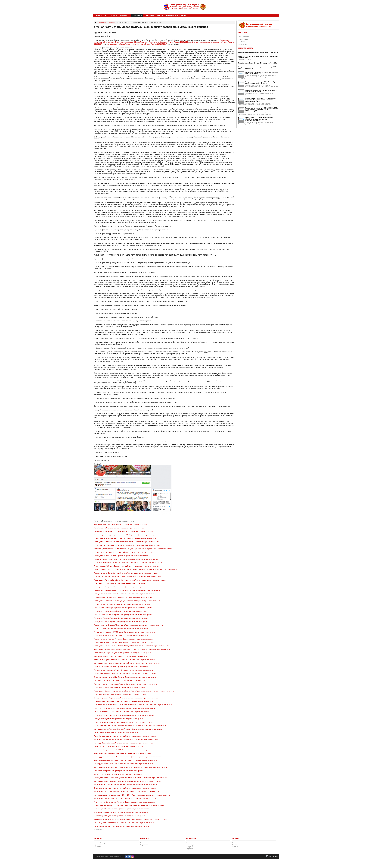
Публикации (243, 39)
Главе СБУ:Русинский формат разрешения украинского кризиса (117, 732)
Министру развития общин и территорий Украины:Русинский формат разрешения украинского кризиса (131, 767)
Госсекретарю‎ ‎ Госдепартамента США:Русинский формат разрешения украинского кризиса (127, 590)
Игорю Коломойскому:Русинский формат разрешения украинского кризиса (121, 812)
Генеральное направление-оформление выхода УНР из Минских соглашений (258, 67)
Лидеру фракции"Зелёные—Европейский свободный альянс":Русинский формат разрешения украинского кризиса (135, 569)
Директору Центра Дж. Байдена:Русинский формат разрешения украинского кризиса (124, 708)
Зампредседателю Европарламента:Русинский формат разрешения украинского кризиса (126, 559)
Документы (243, 44)
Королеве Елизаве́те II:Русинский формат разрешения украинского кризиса (121, 524)
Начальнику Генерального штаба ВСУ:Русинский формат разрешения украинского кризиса (127, 750)
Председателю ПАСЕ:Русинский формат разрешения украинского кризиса (121, 556)
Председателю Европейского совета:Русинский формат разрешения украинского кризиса (126, 542)
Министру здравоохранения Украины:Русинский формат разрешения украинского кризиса (126, 739)
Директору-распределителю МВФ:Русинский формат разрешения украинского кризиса (125, 677)
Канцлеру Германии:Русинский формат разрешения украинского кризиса (120, 656)
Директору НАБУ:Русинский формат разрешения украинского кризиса (119, 746)
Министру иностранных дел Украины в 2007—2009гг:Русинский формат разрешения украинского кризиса (132, 795)
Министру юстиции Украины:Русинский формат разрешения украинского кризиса (123, 753)
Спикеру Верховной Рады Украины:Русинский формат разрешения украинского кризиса (126, 698)
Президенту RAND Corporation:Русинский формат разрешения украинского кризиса (124, 715)
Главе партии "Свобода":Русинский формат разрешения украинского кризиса (122, 826)
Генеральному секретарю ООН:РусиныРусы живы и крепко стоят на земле (261, 82)
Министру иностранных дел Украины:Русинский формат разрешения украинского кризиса (126, 791)
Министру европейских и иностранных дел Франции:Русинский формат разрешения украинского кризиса (132, 649)
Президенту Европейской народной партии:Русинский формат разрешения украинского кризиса (129, 562)
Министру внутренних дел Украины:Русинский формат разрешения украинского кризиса (126, 798)
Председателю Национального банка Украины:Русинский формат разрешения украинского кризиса (130, 725)
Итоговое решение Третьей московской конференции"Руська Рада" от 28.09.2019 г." (136, 44)
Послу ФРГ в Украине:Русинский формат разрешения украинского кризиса (121, 666)
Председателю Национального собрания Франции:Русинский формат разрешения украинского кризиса (131, 646)
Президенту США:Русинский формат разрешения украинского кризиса (119, 583)
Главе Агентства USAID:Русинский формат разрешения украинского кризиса (121, 712)
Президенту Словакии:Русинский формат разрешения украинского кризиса (121, 621)
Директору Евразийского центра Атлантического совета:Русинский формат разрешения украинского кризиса (133, 705)
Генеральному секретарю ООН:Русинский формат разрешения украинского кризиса (124, 531)
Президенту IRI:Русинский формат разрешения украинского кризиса (118, 719)
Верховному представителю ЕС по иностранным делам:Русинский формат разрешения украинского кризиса (133, 549)
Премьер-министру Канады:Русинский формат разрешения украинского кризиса (123, 597)
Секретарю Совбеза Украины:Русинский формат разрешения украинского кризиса (123, 722)
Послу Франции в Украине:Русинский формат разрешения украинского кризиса (122, 653)
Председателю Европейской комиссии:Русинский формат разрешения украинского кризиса (127, 545)
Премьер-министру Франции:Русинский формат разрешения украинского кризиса (123, 639)
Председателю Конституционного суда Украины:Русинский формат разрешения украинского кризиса (130, 778)
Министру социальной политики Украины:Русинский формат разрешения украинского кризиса (128, 729)
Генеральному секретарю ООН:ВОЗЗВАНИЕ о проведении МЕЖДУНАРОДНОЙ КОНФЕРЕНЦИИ (261, 109)
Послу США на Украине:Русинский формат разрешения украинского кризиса (121, 628)
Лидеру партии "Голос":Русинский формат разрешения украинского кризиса (121, 809)
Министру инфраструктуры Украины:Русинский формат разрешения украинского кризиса (126, 784)
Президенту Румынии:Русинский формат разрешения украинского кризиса (121, 618)
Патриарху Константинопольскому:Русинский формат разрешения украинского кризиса (125, 684)
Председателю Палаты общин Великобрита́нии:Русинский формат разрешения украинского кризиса (130, 580)
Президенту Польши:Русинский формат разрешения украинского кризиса (120, 611)
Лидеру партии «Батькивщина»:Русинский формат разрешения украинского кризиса (124, 802)
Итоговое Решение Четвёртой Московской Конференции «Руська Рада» (258, 56)
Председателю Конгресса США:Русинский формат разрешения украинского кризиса (124, 587)
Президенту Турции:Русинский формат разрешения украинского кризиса (120, 687)
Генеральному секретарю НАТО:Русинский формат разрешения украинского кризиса (124, 632)
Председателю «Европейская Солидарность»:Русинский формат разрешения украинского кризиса (129, 805)
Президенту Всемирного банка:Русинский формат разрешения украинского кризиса (124, 594)
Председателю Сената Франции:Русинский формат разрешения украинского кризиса (124, 642)
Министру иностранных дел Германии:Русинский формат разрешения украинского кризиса (127, 663)
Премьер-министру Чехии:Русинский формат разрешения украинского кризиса (122, 604)
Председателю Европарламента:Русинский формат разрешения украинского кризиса (125, 538)
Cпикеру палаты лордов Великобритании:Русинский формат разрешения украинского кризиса (128, 576)
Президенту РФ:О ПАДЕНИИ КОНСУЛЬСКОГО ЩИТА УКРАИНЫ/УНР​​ (261, 72)
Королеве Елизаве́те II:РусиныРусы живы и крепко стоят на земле (260, 90)
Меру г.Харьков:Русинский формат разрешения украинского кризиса (118, 771)
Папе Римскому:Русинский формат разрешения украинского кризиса (119, 528)
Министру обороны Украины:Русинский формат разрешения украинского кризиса (123, 743)
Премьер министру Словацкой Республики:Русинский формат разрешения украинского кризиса (128, 625)
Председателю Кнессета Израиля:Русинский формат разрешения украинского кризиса (125, 673)
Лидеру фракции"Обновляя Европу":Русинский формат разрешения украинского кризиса (126, 566)
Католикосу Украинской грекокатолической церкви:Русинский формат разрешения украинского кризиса (131, 819)
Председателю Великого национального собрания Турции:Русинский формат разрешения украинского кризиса (134, 691)
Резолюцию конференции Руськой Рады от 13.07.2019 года (170, 42)
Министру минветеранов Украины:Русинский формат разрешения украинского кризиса (125, 760)
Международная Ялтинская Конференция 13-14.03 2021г (258, 52)
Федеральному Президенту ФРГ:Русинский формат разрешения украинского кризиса (124, 660)
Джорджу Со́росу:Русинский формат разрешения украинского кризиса (119, 680)
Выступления (244, 36)
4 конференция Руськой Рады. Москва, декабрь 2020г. (257, 63)
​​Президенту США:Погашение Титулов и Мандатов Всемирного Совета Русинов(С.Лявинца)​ (259, 119)
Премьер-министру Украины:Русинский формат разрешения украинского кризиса (123, 701)
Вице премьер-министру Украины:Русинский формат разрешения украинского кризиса (125, 788)
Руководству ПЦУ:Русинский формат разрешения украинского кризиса (119, 816)
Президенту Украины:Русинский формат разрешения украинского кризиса (120, 694)
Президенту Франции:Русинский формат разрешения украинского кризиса (121, 635)
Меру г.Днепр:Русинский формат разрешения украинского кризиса (118, 774)
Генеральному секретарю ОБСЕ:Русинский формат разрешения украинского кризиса (124, 552)
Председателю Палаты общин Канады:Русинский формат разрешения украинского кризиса (127, 601)
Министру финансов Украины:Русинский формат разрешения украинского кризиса (124, 764)
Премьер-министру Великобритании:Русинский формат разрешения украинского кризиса (126, 573)
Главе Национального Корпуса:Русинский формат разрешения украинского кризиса (124, 823)
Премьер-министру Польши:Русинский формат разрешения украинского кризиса (123, 614)
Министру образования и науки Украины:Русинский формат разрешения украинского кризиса (127, 781)
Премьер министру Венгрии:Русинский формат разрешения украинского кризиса (123, 608)
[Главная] (95, 22)
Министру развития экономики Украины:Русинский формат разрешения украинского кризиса (127, 757)
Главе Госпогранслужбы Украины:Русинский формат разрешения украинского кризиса (125, 736)
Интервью (242, 41)
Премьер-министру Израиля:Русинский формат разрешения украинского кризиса (123, 670)
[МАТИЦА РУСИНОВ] (185, 7)
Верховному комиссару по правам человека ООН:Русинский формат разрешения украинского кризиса (131, 535)
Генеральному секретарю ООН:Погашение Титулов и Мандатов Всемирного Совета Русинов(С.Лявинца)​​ (260, 99)
